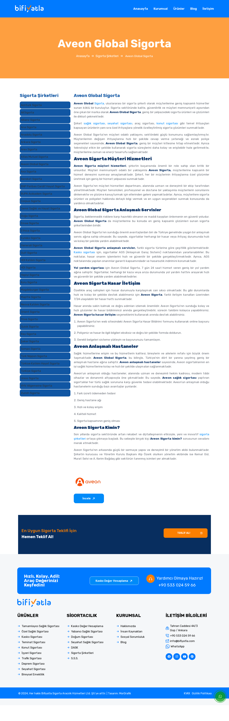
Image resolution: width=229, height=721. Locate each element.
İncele (86, 498)
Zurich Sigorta (30, 393)
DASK (74, 647)
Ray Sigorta (28, 334)
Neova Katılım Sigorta (35, 304)
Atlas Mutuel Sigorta (34, 156)
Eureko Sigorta (30, 238)
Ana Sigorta (28, 127)
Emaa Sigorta (30, 223)
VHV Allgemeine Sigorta (36, 385)
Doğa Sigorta (29, 215)
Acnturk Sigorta (31, 105)
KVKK (187, 693)
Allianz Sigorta (30, 119)
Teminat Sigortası (33, 642)
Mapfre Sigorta (31, 297)
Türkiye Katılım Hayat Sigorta (40, 363)
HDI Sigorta (28, 267)
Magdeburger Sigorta (35, 289)
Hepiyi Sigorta (30, 275)
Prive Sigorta (29, 319)
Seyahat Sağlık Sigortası (87, 642)
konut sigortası (167, 123)
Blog (123, 642)
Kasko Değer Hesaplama (112, 580)
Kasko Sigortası (32, 636)
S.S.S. (74, 658)
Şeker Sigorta (30, 341)
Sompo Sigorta (30, 348)
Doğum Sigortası (82, 636)
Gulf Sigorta (29, 252)
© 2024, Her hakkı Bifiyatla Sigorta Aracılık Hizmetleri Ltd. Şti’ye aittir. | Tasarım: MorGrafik (74, 693)
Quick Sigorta (30, 326)
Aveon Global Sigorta (34, 164)
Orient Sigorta (30, 311)
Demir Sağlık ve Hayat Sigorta (40, 208)
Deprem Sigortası (33, 663)
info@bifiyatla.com (182, 641)
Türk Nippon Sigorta (34, 356)
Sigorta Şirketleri (107, 56)
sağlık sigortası (94, 123)
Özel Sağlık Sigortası (35, 631)
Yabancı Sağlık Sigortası (87, 631)
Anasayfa (83, 56)
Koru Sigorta (29, 282)
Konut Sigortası (32, 647)
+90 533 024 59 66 (177, 585)
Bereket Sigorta (31, 179)
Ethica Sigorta (30, 230)
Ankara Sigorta (31, 142)
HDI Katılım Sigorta (33, 260)
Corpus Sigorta (31, 201)
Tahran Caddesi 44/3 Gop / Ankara (184, 628)
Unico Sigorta (30, 378)
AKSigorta (27, 112)
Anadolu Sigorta (31, 134)
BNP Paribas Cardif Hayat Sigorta (43, 186)
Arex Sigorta (29, 149)
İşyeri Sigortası (31, 653)
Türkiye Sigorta (31, 370)
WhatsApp (177, 646)
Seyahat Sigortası (33, 669)
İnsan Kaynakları (131, 631)
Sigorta (99, 103)
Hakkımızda (128, 626)
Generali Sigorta (31, 245)
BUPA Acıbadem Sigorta (36, 193)
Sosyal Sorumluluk (133, 636)
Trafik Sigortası (32, 658)
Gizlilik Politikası (202, 693)
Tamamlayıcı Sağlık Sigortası (40, 626)
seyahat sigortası (119, 123)
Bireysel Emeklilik (33, 674)
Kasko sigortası (84, 252)
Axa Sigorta (28, 171)
